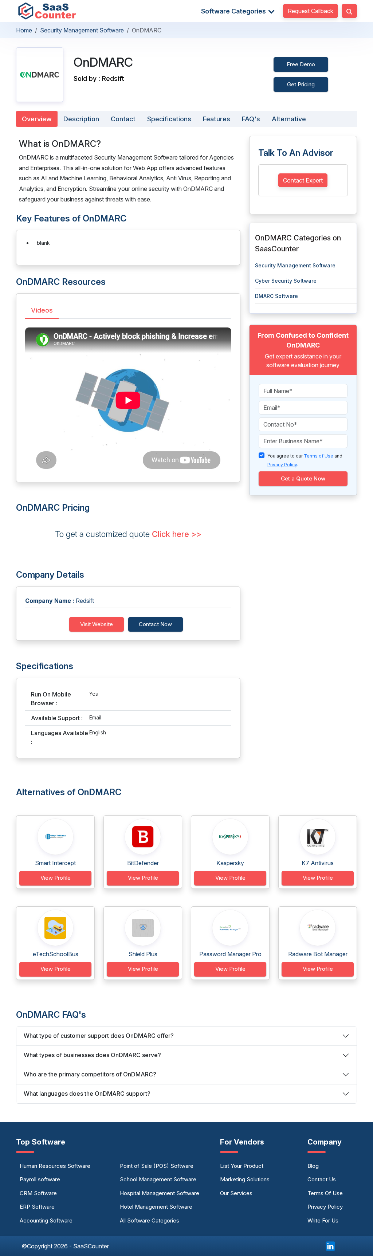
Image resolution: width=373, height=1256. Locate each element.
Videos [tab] (42, 310)
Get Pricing (301, 84)
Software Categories (234, 11)
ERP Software (37, 1206)
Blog (313, 1165)
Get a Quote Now (303, 478)
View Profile (55, 877)
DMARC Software (276, 296)
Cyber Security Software (286, 281)
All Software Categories (149, 1220)
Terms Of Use (325, 1193)
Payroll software (40, 1179)
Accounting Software (46, 1220)
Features (216, 119)
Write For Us (322, 1220)
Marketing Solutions (245, 1179)
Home (24, 30)
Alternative (289, 119)
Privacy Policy (325, 1206)
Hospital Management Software (159, 1193)
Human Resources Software (55, 1165)
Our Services (236, 1193)
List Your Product (241, 1165)
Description (81, 119)
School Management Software (158, 1179)
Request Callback (310, 11)
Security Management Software (82, 30)
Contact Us (321, 1179)
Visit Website (96, 624)
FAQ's (251, 119)
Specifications (169, 119)
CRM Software (38, 1193)
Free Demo (301, 64)
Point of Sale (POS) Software (156, 1165)
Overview (37, 119)
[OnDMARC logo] (39, 75)
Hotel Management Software (156, 1206)
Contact (123, 119)
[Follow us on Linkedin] (330, 1245)
